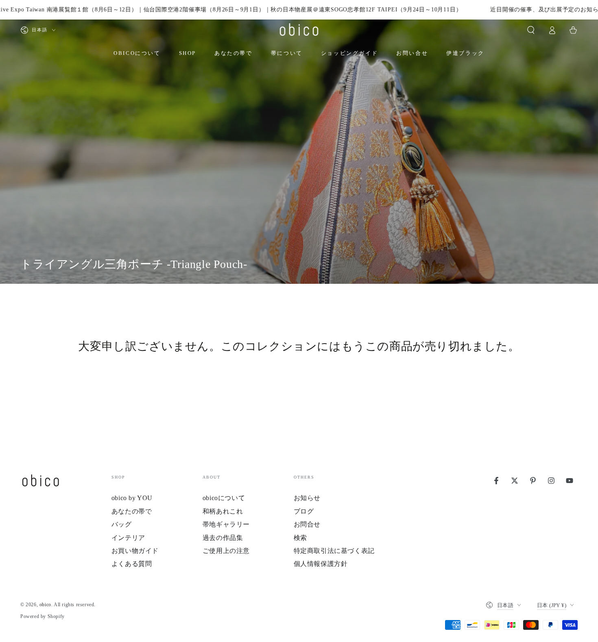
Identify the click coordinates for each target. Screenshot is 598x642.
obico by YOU (132, 497)
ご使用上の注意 (226, 550)
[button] (530, 30)
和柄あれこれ (223, 511)
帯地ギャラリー (226, 524)
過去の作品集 (223, 537)
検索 (300, 537)
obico (45, 604)
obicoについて (224, 497)
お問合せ (307, 524)
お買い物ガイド (135, 550)
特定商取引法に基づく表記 (334, 550)
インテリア (128, 537)
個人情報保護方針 (321, 563)
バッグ (121, 524)
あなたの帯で (131, 511)
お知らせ (307, 497)
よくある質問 (131, 563)
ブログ (304, 511)
